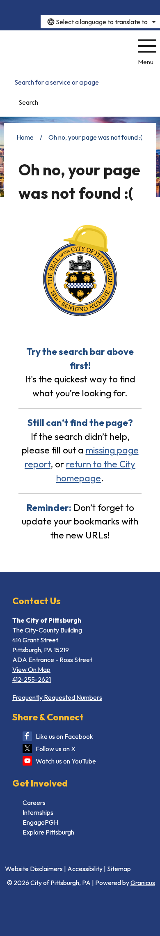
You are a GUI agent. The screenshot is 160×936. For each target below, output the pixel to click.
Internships (38, 812)
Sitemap (119, 869)
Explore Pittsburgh (48, 832)
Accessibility (85, 869)
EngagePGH (40, 822)
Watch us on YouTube (66, 761)
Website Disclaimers (34, 869)
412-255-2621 (31, 679)
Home (25, 137)
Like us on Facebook (64, 736)
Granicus (142, 883)
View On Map (31, 669)
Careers (34, 802)
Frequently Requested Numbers (57, 697)
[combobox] (100, 21)
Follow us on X (55, 749)
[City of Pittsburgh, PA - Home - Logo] (64, 51)
